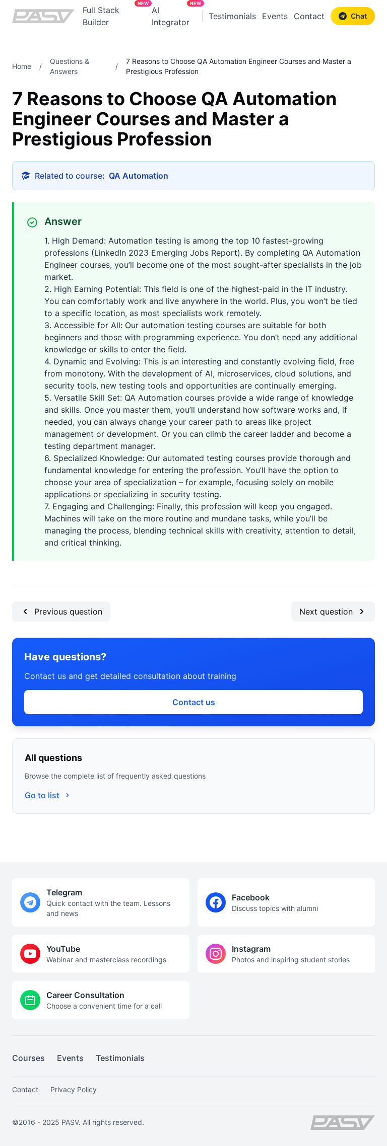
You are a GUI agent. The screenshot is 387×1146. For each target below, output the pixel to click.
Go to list (42, 795)
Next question (326, 611)
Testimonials (232, 16)
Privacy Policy (73, 1089)
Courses (28, 1058)
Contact (309, 16)
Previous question (68, 611)
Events (275, 16)
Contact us (193, 702)
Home (21, 66)
